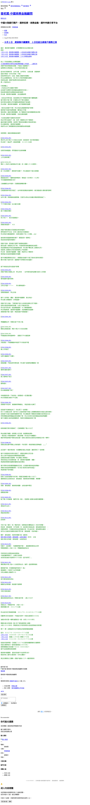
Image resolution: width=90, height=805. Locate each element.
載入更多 (3, 694)
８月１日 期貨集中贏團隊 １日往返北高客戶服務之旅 (30, 42)
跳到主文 (3, 18)
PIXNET (32, 780)
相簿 (5, 30)
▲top (2, 691)
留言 (15, 681)
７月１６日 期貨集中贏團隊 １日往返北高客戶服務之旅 (19, 54)
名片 (5, 35)
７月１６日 (4, 637)
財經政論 (15, 27)
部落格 (6, 32)
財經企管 (14, 686)
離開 (10, 801)
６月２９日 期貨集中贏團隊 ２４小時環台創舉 (16, 56)
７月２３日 (4, 639)
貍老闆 (3, 671)
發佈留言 (3, 705)
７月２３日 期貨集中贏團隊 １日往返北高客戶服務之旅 (19, 52)
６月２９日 (4, 635)
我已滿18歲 (4, 801)
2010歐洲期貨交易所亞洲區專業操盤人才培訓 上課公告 (19, 64)
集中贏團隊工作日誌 (18, 688)
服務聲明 (61, 780)
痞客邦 (12, 681)
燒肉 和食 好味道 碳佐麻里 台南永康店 (14, 537)
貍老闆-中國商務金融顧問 (17, 13)
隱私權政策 (55, 780)
